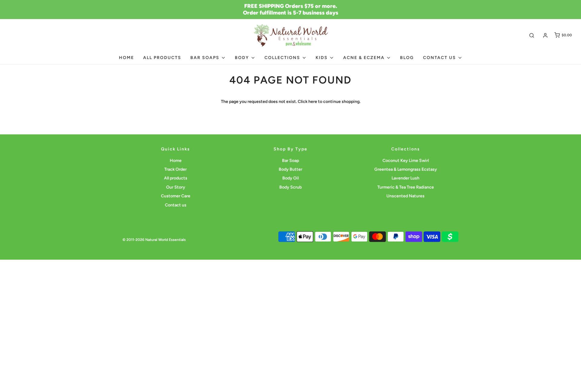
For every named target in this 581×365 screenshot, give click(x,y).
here (312, 101)
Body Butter (290, 169)
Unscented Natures (405, 196)
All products (162, 57)
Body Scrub (290, 187)
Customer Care (175, 196)
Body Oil (290, 178)
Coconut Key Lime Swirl (405, 160)
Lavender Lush (405, 178)
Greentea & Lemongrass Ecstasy (405, 169)
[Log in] (545, 35)
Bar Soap (290, 160)
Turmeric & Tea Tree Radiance (405, 187)
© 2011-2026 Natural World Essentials (154, 240)
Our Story (175, 187)
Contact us (175, 205)
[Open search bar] (531, 35)
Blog (407, 57)
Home (126, 57)
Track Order (175, 169)
